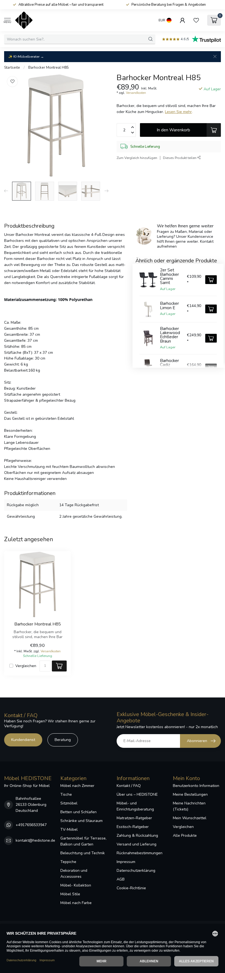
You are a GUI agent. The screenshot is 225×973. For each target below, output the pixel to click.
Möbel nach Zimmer (77, 785)
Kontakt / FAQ (129, 785)
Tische (66, 794)
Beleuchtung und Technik (82, 853)
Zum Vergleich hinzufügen (137, 157)
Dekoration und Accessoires (73, 873)
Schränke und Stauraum (81, 820)
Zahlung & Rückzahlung (137, 835)
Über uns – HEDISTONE (137, 794)
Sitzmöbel (68, 803)
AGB (121, 879)
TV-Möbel (69, 829)
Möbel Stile (70, 894)
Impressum (126, 861)
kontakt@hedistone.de (35, 840)
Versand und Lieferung (136, 844)
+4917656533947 (31, 824)
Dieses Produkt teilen (180, 157)
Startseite (12, 67)
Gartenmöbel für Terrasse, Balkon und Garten (83, 841)
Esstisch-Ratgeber (133, 826)
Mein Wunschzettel (189, 818)
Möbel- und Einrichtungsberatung (135, 806)
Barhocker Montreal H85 (48, 67)
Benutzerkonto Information (196, 785)
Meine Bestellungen (190, 794)
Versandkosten (136, 93)
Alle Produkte (185, 835)
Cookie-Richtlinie (131, 888)
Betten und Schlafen (78, 812)
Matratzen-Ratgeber (134, 818)
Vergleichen (25, 666)
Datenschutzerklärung (136, 870)
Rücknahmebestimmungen (139, 853)
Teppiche (68, 861)
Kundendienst (23, 739)
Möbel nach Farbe (76, 902)
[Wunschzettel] (196, 20)
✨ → (26, 56)
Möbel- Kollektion (75, 885)
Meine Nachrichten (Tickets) (189, 806)
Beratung (63, 739)
